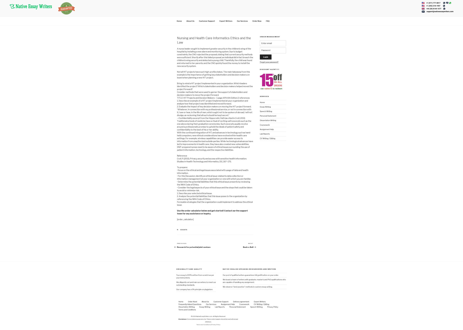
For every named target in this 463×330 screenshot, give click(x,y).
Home (179, 21)
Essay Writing (265, 107)
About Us (190, 21)
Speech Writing (266, 111)
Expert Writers (226, 21)
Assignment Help (267, 129)
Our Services (242, 21)
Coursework (265, 125)
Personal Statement (268, 116)
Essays (183, 230)
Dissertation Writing (268, 120)
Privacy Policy (272, 307)
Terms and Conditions (187, 310)
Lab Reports (265, 134)
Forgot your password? (269, 62)
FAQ (267, 21)
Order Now (256, 21)
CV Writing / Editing (267, 138)
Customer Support (207, 21)
